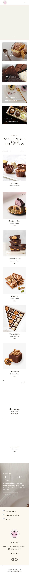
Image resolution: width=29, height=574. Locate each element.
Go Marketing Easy (18, 571)
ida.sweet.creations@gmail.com (15, 546)
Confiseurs (17, 185)
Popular (17, 223)
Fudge (17, 261)
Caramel (11, 185)
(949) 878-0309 (15, 549)
